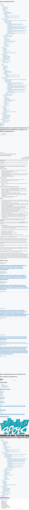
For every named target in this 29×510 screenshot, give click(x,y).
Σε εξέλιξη (6, 448)
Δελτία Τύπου (5, 48)
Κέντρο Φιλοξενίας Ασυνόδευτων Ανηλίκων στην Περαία (16, 27)
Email (1, 378)
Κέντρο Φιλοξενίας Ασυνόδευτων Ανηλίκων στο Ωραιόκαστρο (16, 459)
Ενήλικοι (6, 477)
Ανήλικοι (6, 476)
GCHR (7, 34)
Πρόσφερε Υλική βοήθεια (6, 56)
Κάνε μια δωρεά (5, 55)
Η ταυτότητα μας (5, 441)
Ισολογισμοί (6, 11)
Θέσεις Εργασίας (4, 134)
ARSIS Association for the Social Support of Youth (12, 414)
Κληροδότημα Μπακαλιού (8, 13)
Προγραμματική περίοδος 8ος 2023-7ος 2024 (12, 17)
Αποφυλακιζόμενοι (7, 39)
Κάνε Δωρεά (3, 495)
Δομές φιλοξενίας (8, 457)
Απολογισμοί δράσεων (8, 12)
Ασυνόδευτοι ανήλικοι (8, 22)
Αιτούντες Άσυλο (7, 40)
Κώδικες (4, 9)
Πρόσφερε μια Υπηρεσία (6, 57)
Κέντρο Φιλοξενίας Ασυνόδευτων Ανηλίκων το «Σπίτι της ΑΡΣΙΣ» (17, 30)
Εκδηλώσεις (4, 51)
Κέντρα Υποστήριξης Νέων (8, 35)
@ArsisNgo (3, 410)
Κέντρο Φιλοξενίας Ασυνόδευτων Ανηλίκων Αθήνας (15, 466)
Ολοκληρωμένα (7, 16)
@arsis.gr (2, 398)
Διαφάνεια (4, 10)
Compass (6, 45)
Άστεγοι (6, 37)
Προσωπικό (6, 44)
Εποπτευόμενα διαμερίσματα (10, 33)
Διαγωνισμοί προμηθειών (6, 61)
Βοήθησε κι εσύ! (4, 54)
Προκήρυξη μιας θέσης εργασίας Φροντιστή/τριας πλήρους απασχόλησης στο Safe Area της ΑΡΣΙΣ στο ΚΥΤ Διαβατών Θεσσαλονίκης (13, 338)
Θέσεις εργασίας (5, 62)
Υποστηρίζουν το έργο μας (5, 118)
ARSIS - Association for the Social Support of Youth (12, 406)
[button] (4, 500)
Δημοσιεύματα (5, 53)
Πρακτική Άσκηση (7, 46)
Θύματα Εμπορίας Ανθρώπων (9, 474)
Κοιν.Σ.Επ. (6, 38)
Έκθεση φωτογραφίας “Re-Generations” (10, 52)
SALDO (7, 416)
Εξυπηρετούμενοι (7, 43)
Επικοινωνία (3, 496)
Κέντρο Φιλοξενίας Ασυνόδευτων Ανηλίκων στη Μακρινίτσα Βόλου (17, 26)
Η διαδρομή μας (5, 7)
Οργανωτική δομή (5, 8)
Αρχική (3, 439)
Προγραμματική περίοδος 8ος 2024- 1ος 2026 (13, 74)
